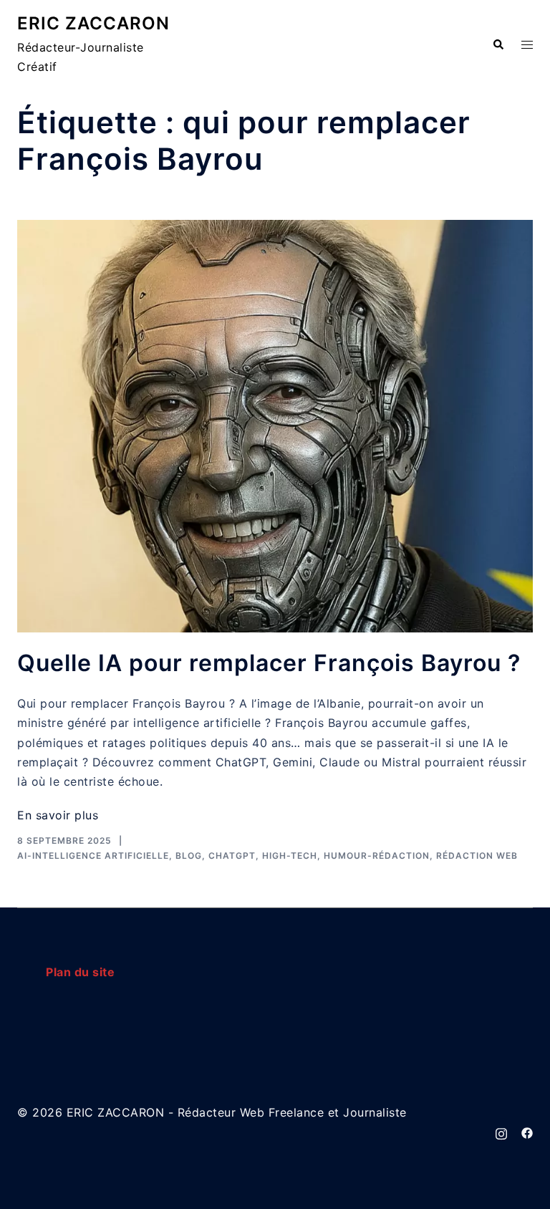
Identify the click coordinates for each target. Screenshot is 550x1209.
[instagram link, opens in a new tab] (501, 1131)
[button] (497, 45)
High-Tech (289, 855)
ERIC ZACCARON (93, 23)
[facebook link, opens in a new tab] (527, 1131)
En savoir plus (57, 815)
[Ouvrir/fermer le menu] (527, 44)
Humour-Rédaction (377, 855)
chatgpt (232, 855)
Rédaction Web (477, 855)
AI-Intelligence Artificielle (93, 855)
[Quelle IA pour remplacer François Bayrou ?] (275, 426)
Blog (188, 855)
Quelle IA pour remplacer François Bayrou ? (269, 663)
